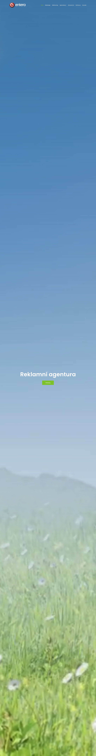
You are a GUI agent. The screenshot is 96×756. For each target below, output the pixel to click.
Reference (78, 5)
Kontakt (84, 5)
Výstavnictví (71, 5)
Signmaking (62, 5)
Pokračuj (48, 383)
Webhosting (55, 5)
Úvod (42, 5)
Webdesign (47, 5)
